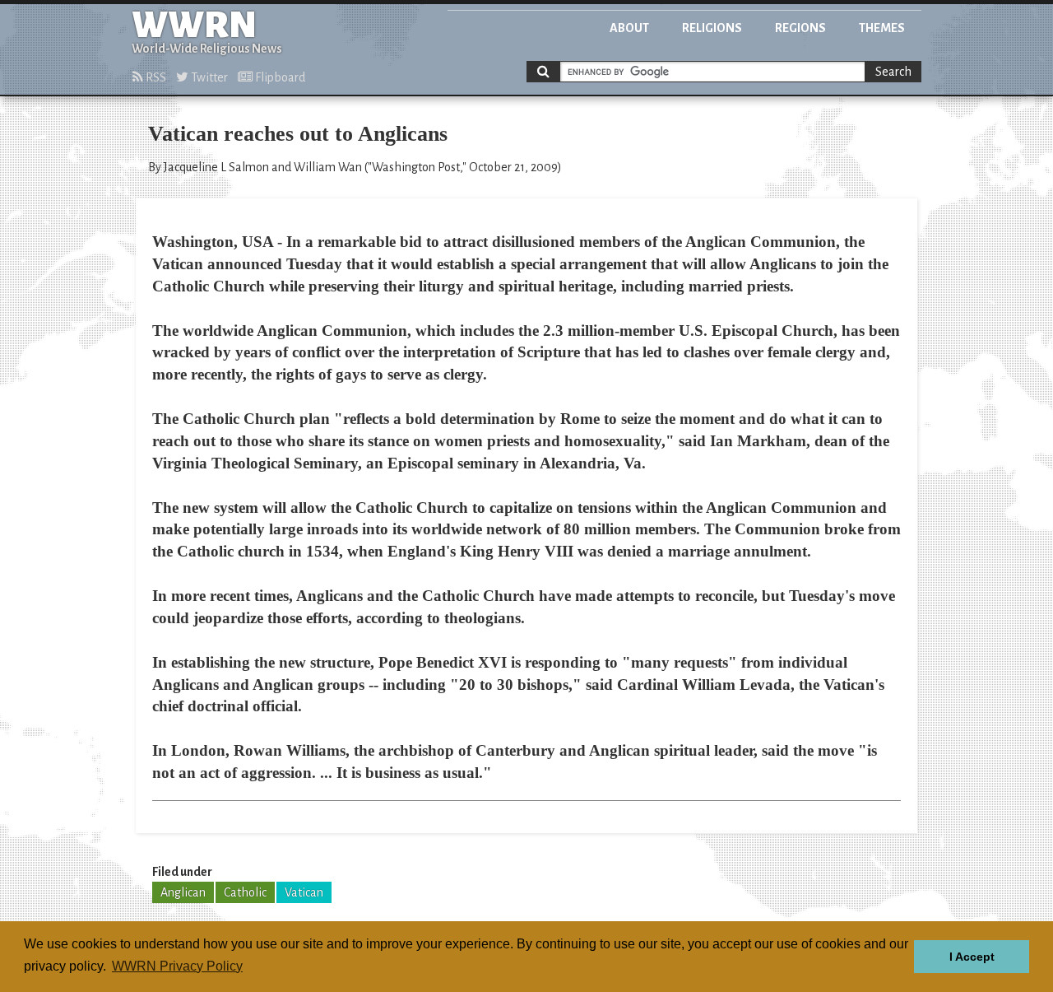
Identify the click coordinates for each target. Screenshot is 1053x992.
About (629, 28)
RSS (154, 77)
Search (893, 71)
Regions (800, 28)
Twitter (208, 77)
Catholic (245, 892)
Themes (882, 28)
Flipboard (279, 77)
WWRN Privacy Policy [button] (177, 966)
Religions (712, 28)
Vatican (304, 892)
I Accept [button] (972, 956)
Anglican (183, 892)
